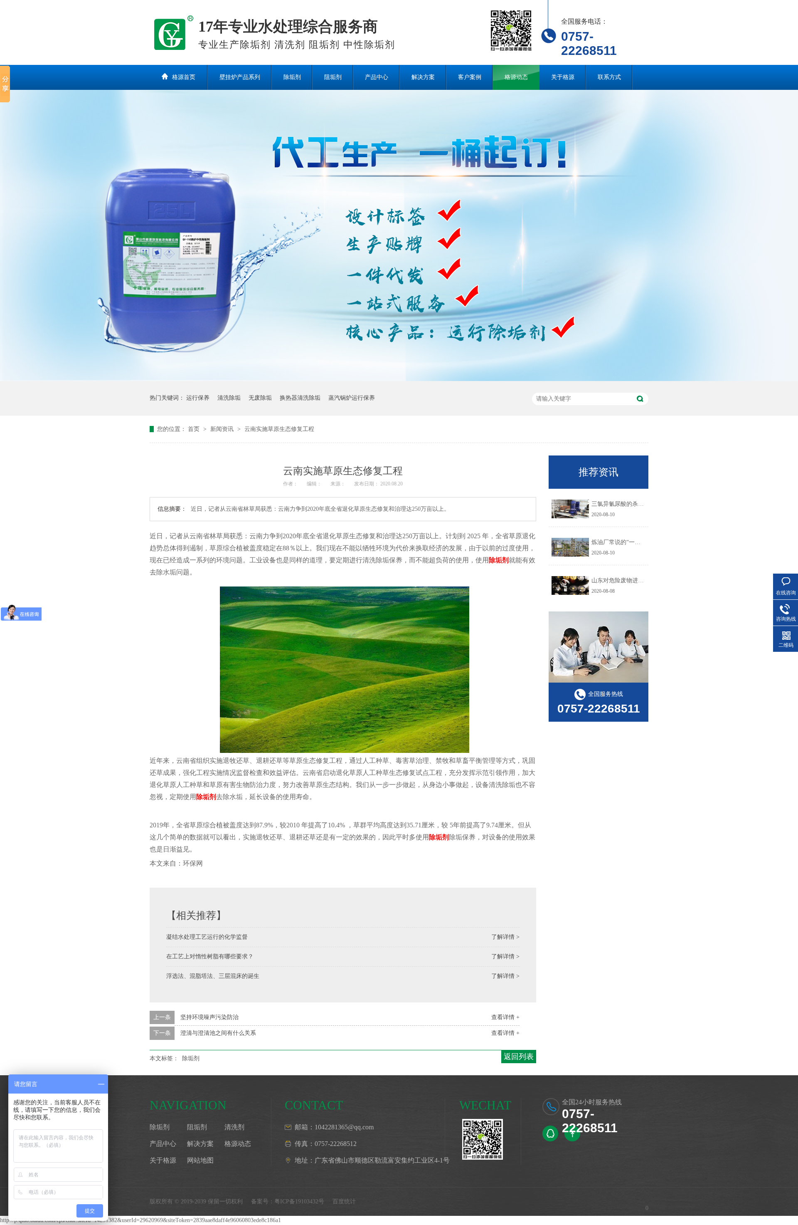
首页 (194, 429)
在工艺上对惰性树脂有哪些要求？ (210, 956)
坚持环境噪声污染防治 (209, 1017)
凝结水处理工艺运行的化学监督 (207, 937)
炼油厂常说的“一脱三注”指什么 (631, 542)
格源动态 (516, 77)
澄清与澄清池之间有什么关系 (218, 1033)
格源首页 (183, 77)
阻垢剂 (333, 77)
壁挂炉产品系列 (239, 77)
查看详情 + (505, 1017)
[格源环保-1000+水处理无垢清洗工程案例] (399, 379)
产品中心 (376, 77)
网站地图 (200, 1160)
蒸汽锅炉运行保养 (351, 398)
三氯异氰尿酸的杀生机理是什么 (632, 504)
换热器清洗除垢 (300, 398)
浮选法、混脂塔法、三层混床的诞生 (212, 976)
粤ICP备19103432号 (299, 1201)
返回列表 (519, 1056)
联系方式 (609, 77)
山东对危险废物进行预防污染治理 (635, 580)
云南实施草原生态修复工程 (279, 429)
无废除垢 (260, 398)
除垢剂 (292, 77)
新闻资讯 (222, 429)
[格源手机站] (511, 30)
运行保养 (197, 398)
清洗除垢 (229, 398)
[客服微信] (482, 1139)
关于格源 (562, 77)
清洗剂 (234, 1127)
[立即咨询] (550, 1133)
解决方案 (423, 77)
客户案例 (469, 77)
